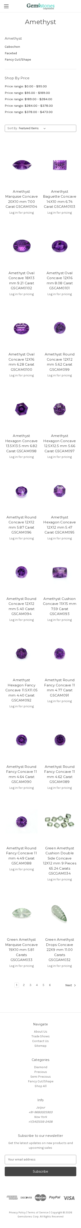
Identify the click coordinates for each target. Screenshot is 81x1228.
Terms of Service (38, 1212)
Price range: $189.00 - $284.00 (28, 99)
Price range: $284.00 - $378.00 (29, 106)
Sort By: (12, 128)
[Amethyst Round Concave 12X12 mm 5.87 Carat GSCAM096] (21, 490)
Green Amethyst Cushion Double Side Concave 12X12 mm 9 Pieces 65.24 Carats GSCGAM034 (59, 861)
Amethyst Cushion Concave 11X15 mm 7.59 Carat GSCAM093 (59, 606)
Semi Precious (40, 1077)
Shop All (41, 1086)
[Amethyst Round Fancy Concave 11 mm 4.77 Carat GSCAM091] (60, 653)
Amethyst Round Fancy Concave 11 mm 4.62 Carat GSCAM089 (59, 774)
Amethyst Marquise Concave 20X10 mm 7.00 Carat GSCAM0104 (21, 199)
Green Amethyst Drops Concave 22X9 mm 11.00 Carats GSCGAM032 (59, 949)
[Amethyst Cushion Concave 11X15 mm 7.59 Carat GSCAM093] (60, 572)
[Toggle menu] (6, 6)
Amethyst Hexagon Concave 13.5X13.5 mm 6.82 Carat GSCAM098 (21, 443)
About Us (40, 1032)
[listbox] (33, 128)
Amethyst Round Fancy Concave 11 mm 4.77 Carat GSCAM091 (59, 687)
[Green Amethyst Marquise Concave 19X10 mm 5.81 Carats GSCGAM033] (21, 913)
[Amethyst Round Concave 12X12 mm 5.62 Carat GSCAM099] (60, 328)
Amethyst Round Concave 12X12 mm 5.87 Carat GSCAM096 (21, 525)
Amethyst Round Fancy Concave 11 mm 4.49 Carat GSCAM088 (21, 856)
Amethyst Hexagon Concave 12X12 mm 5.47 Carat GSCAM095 (59, 525)
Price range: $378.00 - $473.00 (29, 112)
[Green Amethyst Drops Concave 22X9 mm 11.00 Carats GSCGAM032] (60, 913)
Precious (40, 1072)
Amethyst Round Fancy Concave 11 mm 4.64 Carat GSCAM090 (21, 774)
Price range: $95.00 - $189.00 (27, 93)
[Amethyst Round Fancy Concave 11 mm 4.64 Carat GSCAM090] (21, 740)
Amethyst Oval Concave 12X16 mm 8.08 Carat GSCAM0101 (60, 280)
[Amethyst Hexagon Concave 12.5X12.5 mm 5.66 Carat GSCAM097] (60, 409)
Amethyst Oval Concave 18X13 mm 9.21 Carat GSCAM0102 (21, 280)
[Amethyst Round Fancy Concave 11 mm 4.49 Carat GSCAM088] (21, 821)
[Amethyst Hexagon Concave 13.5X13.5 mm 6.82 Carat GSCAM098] (21, 409)
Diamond (40, 1067)
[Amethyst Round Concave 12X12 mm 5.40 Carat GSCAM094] (21, 572)
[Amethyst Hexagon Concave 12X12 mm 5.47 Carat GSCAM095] (60, 490)
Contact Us (40, 1041)
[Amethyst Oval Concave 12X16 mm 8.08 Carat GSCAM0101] (60, 246)
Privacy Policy (17, 1212)
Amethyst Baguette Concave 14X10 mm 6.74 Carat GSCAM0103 (59, 199)
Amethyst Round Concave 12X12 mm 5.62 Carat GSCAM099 (60, 362)
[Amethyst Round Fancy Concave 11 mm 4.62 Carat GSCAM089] (60, 740)
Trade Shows (41, 1036)
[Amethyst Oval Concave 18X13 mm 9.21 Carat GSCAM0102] (21, 246)
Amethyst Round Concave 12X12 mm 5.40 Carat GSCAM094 (21, 606)
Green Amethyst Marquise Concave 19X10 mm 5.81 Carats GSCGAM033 (21, 949)
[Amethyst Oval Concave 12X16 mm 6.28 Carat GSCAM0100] (21, 328)
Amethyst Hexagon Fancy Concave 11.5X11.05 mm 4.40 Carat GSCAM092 (21, 690)
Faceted (11, 53)
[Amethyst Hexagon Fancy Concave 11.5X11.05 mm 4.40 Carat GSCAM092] (21, 653)
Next (69, 985)
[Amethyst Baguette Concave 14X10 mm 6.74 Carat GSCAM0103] (60, 165)
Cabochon (12, 47)
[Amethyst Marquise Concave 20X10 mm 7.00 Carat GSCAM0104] (21, 165)
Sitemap (40, 1046)
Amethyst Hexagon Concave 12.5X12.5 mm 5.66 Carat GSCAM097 (59, 443)
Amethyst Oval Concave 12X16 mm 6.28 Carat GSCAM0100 (21, 362)
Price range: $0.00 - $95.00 (26, 86)
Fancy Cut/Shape (18, 59)
